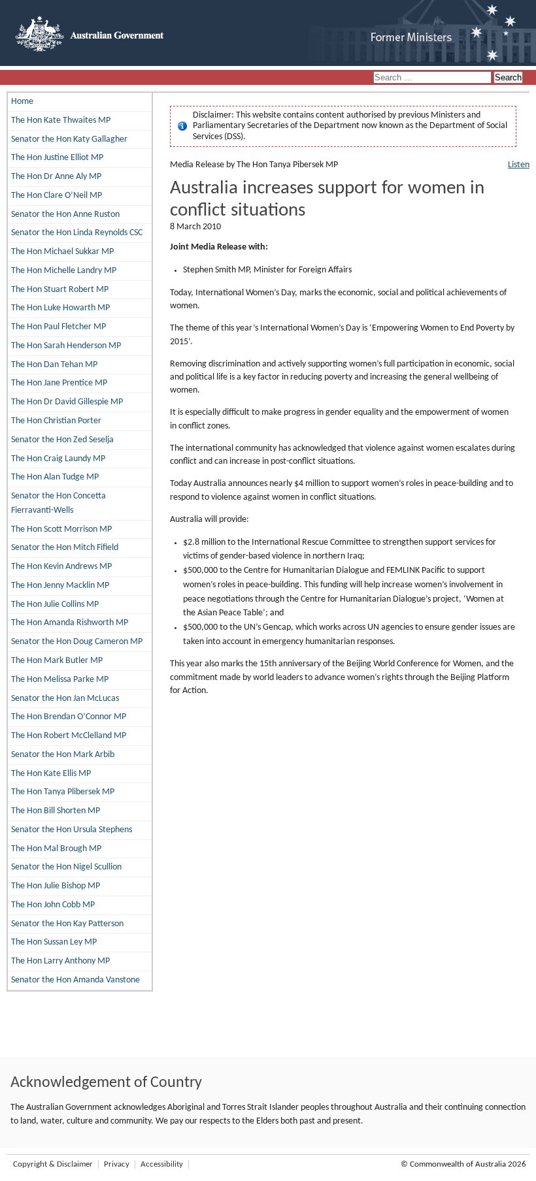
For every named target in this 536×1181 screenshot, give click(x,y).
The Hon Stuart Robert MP (60, 289)
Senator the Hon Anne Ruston (65, 214)
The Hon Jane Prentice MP (59, 383)
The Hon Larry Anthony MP (60, 961)
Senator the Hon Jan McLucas (65, 698)
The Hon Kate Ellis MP (51, 773)
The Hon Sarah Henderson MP (66, 346)
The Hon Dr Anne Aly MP (56, 176)
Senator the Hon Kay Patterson (67, 924)
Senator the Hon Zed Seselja (62, 440)
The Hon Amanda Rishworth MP (69, 623)
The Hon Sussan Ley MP (54, 942)
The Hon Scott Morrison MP (61, 529)
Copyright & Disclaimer (53, 1164)
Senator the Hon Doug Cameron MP (76, 642)
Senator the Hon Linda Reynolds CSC (76, 233)
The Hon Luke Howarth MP (60, 308)
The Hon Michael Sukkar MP (62, 252)
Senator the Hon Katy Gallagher (69, 139)
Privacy (116, 1164)
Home (22, 101)
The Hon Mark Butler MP (57, 660)
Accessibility (162, 1164)
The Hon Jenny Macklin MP (60, 585)
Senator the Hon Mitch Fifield (64, 547)
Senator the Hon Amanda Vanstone (75, 980)
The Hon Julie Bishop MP (55, 886)
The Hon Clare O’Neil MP (56, 195)
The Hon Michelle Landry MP (63, 271)
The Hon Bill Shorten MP (55, 811)
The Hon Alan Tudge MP (55, 477)
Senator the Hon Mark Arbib (62, 755)
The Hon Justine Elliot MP (57, 158)
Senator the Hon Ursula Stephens (71, 830)
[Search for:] (433, 78)
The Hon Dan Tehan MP (54, 365)
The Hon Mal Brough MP (56, 849)
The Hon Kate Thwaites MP (60, 120)
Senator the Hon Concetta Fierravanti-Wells (58, 503)
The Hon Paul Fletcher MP (58, 327)
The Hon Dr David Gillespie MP (67, 402)
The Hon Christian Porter (56, 421)
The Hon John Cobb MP (53, 905)
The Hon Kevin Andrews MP (61, 566)
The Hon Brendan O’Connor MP (68, 717)
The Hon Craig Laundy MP (58, 459)
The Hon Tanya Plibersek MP (62, 792)
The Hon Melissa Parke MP (60, 679)
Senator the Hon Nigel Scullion (66, 867)
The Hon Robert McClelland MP (68, 736)
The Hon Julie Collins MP (55, 604)
